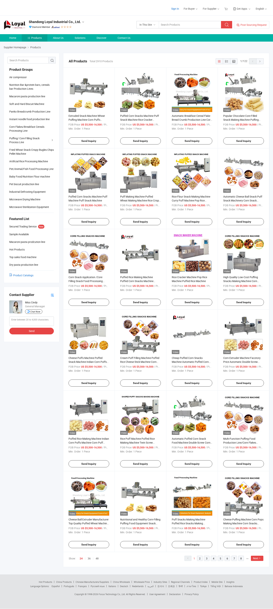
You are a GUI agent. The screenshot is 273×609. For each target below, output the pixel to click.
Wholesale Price (142, 581)
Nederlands (138, 586)
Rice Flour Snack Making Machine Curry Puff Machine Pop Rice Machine (191, 200)
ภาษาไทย (191, 586)
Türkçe (203, 586)
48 (97, 558)
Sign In (175, 8)
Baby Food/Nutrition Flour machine (29, 176)
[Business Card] (52, 294)
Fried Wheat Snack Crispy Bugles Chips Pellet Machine (31, 151)
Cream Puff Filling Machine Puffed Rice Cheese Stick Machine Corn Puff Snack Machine (139, 361)
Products (36, 38)
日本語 (171, 586)
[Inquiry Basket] (226, 8)
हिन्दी (181, 586)
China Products (64, 581)
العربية (150, 586)
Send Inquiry (88, 140)
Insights (230, 581)
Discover (101, 38)
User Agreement (157, 594)
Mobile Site (217, 581)
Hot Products (45, 581)
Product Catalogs (23, 275)
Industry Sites (160, 581)
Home (12, 38)
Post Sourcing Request (253, 25)
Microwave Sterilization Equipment (29, 207)
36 (89, 558)
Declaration (175, 594)
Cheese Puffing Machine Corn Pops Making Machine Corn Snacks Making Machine (243, 523)
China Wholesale (121, 581)
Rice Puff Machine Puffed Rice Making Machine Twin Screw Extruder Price (137, 442)
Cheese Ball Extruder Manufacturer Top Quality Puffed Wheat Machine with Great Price (89, 523)
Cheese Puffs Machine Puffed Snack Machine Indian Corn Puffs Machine (88, 361)
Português (69, 586)
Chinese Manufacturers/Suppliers (92, 581)
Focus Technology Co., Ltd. (112, 594)
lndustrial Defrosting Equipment (27, 191)
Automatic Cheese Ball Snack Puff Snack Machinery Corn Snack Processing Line (242, 200)
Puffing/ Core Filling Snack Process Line (24, 140)
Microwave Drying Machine (24, 199)
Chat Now (35, 311)
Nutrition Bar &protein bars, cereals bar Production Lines (29, 86)
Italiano (112, 586)
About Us (58, 38)
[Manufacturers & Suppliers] (27, 7)
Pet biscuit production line (24, 184)
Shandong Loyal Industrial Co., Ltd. (55, 22)
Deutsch (124, 586)
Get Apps (242, 8)
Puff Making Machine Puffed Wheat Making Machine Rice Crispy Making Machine (140, 200)
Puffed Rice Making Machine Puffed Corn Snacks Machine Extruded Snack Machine (136, 281)
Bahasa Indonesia (234, 586)
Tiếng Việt (215, 586)
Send (32, 331)
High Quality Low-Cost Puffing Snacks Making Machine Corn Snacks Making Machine (240, 281)
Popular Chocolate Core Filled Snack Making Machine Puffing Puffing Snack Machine (241, 119)
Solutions (80, 38)
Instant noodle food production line (29, 119)
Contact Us (124, 38)
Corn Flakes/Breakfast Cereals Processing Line (26, 128)
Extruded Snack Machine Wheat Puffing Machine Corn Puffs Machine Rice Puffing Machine (87, 119)
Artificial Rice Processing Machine (28, 161)
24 (81, 558)
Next (255, 558)
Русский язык (98, 586)
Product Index (201, 581)
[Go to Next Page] (260, 61)
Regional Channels (180, 581)
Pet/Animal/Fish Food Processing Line (31, 169)
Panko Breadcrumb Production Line (29, 111)
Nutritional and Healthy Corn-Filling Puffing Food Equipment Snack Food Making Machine (140, 523)
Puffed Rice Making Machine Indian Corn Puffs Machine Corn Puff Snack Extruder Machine (89, 442)
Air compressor (18, 77)
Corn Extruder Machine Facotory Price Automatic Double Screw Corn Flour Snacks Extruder (242, 361)
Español (56, 586)
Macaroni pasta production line (27, 96)
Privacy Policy (192, 594)
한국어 (160, 586)
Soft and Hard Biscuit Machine (26, 104)
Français (82, 586)
